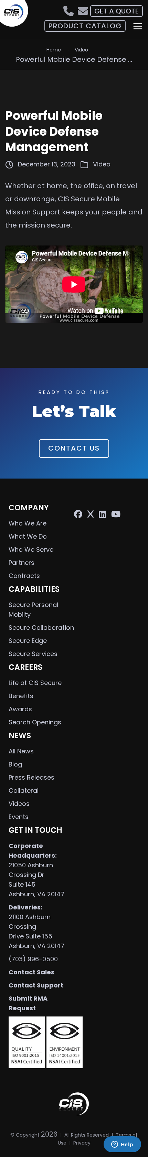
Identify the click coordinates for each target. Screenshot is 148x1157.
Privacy (82, 1142)
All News (21, 751)
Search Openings (35, 722)
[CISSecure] (16, 14)
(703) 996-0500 (33, 959)
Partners (21, 562)
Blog (15, 764)
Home (53, 49)
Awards (20, 709)
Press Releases (31, 777)
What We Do (28, 536)
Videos (19, 803)
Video (81, 49)
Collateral (24, 790)
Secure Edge (28, 640)
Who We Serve (31, 549)
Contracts (24, 575)
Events (19, 816)
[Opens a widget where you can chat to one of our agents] (122, 1145)
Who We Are (27, 523)
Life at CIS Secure (35, 682)
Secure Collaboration (41, 627)
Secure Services (33, 653)
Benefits (21, 696)
